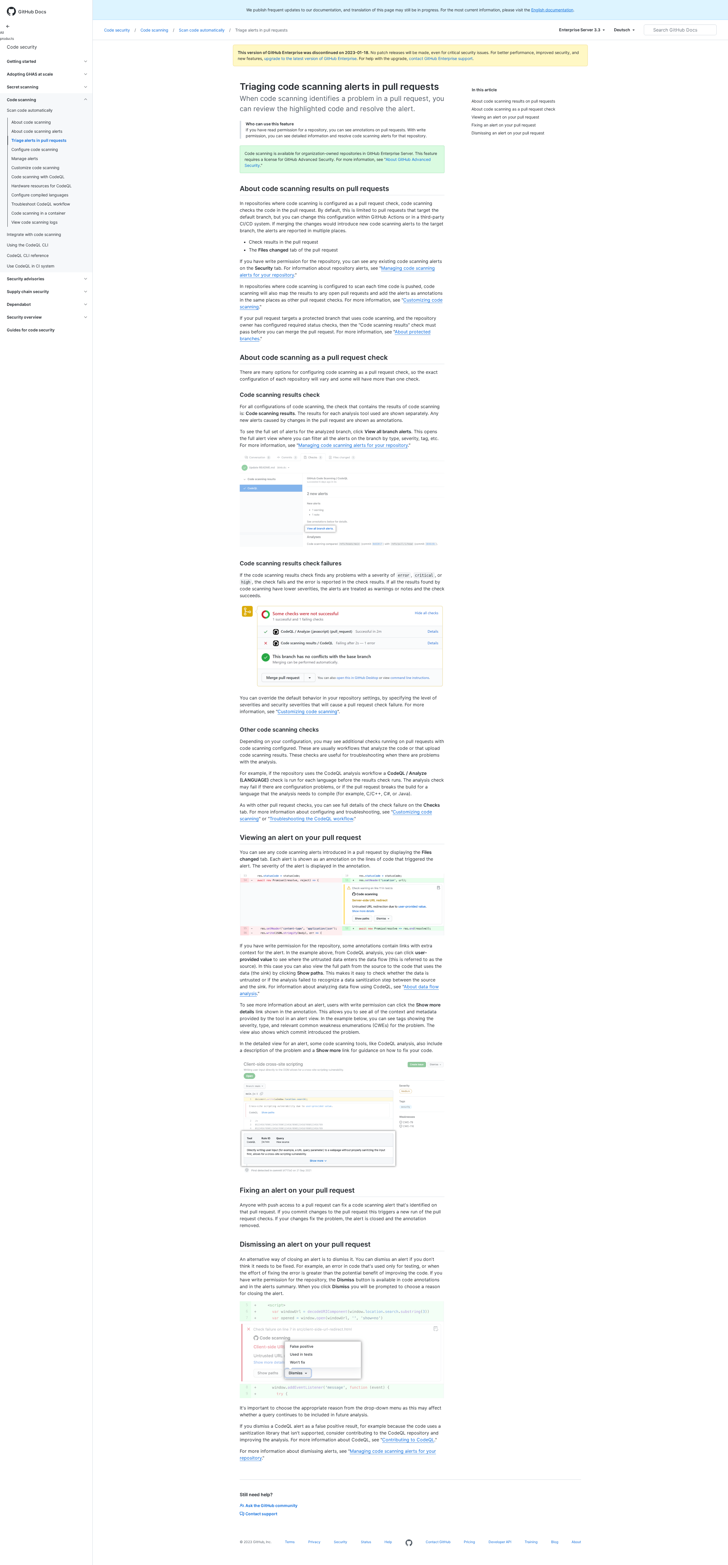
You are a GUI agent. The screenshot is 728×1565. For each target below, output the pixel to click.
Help (388, 1542)
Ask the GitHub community (271, 1505)
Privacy (314, 1542)
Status (366, 1542)
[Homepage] (409, 1543)
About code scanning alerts (36, 131)
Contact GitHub (438, 1542)
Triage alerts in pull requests (39, 140)
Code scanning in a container (38, 213)
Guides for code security (31, 329)
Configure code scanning (34, 149)
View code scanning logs (34, 222)
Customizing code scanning (307, 711)
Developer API (500, 1542)
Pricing (469, 1542)
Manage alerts (24, 158)
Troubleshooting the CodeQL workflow (311, 818)
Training (531, 1542)
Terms (290, 1542)
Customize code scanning (35, 167)
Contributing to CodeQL (408, 1439)
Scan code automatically (205, 30)
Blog (554, 1542)
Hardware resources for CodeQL (41, 185)
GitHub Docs (32, 11)
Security (340, 1542)
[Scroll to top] (715, 1552)
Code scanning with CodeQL (38, 176)
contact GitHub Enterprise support (441, 58)
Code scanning (157, 30)
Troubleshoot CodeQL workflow (40, 204)
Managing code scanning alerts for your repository (353, 445)
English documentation (552, 9)
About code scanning (31, 122)
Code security (22, 47)
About (576, 1542)
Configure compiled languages (39, 194)
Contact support (261, 1513)
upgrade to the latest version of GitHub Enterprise (310, 58)
